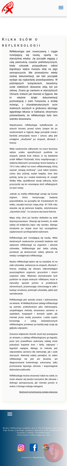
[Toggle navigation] (61, 8)
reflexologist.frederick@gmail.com (33, 435)
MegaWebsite (39, 457)
